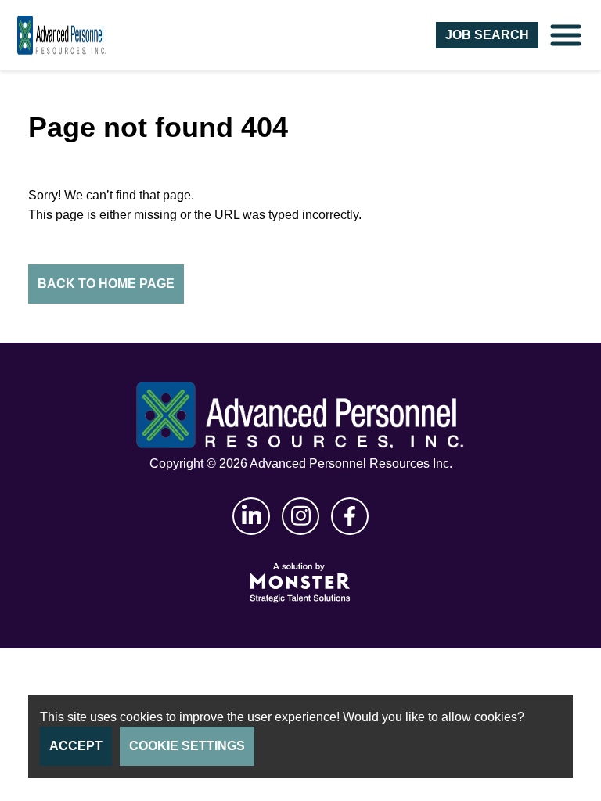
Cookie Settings (187, 746)
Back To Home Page (106, 283)
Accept (76, 746)
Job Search (487, 34)
